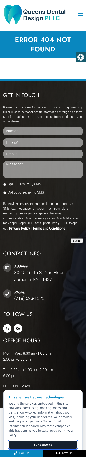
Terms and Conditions (48, 228)
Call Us (23, 453)
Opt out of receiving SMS (26, 192)
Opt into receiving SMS (24, 184)
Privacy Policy (19, 228)
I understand (43, 444)
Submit (77, 240)
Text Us (67, 453)
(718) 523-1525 (29, 298)
